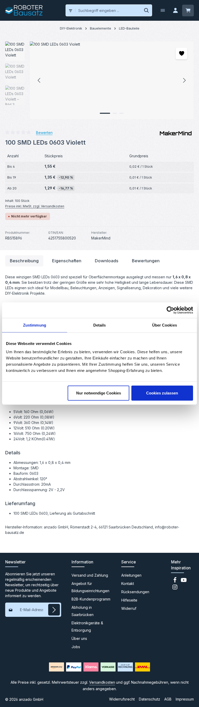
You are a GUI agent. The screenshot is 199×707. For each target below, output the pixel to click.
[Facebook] (175, 581)
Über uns (79, 638)
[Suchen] (146, 10)
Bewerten (44, 132)
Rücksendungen (135, 592)
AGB (168, 699)
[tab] (24, 260)
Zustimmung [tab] (34, 325)
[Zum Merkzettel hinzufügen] (181, 53)
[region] (99, 80)
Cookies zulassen (162, 393)
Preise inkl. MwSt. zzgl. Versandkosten (34, 206)
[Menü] (162, 10)
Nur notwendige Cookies (98, 393)
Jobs (76, 647)
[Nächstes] (184, 80)
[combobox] (108, 10)
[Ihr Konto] (175, 10)
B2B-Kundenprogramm (91, 599)
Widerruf (128, 608)
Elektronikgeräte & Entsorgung (87, 626)
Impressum (185, 699)
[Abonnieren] (54, 610)
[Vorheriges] (39, 80)
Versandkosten (102, 682)
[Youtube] (184, 581)
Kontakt (127, 583)
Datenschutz (149, 699)
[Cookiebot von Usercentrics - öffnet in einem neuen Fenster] (170, 310)
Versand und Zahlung (90, 575)
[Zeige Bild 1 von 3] (105, 113)
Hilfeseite (129, 600)
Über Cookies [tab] (164, 325)
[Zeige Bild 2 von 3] (115, 113)
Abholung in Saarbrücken (83, 611)
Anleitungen (131, 575)
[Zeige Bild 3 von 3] (121, 113)
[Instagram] (175, 588)
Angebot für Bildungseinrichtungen (90, 587)
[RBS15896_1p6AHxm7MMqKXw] (111, 80)
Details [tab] (99, 325)
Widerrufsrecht (122, 699)
